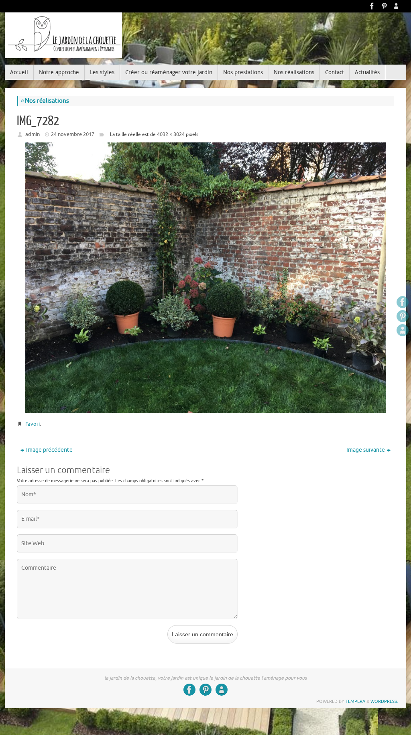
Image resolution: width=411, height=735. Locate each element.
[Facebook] (372, 6)
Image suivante (365, 450)
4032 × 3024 (171, 134)
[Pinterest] (384, 6)
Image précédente (49, 450)
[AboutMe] (396, 6)
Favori (32, 423)
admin (32, 134)
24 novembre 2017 (72, 134)
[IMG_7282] (205, 277)
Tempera (355, 701)
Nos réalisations (44, 101)
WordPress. (384, 701)
